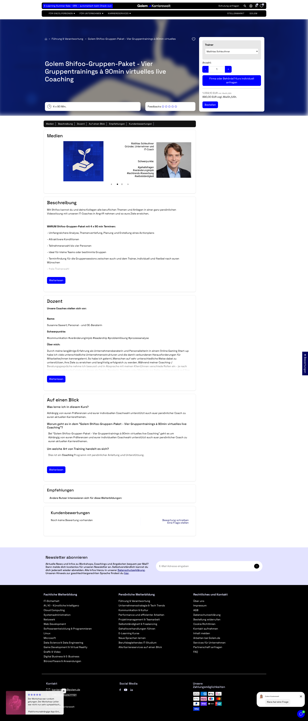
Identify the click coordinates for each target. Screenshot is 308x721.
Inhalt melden (201, 633)
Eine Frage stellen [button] (178, 522)
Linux (47, 633)
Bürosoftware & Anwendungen (62, 661)
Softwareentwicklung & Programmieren (68, 628)
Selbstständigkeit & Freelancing (138, 624)
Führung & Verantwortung (67, 39)
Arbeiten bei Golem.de (206, 638)
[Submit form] (256, 566)
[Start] (46, 39)
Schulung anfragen (228, 5)
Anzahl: (206, 62)
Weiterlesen (56, 280)
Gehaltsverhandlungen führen (137, 628)
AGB (195, 610)
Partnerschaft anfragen (207, 647)
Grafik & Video (52, 651)
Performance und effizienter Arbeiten (141, 615)
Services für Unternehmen (209, 642)
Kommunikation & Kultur (133, 610)
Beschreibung (65, 123)
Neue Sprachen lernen (132, 638)
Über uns (198, 601)
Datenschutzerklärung (131, 570)
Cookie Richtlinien (204, 624)
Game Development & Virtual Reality (65, 647)
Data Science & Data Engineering (63, 642)
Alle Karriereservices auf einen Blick (140, 647)
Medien (50, 123)
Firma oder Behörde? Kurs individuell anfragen (231, 80)
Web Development (55, 624)
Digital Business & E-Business (61, 656)
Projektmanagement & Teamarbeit (139, 619)
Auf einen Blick (97, 123)
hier (126, 573)
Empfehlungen (117, 123)
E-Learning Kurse (129, 633)
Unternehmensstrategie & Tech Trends (142, 605)
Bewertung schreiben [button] (175, 520)
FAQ (195, 651)
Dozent (81, 123)
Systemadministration (57, 615)
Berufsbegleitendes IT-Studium (138, 642)
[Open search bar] (245, 6)
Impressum (200, 605)
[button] (251, 6)
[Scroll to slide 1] (117, 184)
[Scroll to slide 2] (122, 184)
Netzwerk (49, 619)
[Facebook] (120, 689)
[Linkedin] (131, 689)
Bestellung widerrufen (206, 619)
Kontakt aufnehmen (205, 628)
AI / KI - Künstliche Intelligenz (61, 605)
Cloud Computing (54, 610)
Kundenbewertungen (140, 123)
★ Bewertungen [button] (305, 363)
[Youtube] (125, 689)
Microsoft (50, 638)
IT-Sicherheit (51, 601)
